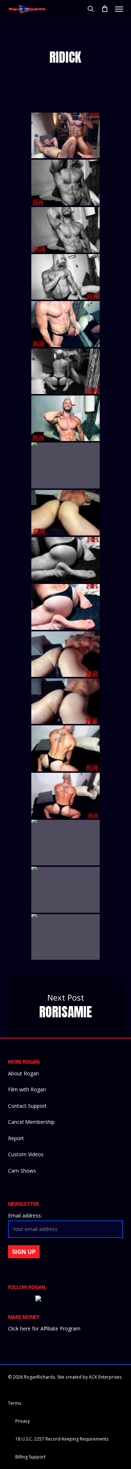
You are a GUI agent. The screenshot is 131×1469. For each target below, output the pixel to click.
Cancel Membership (31, 1121)
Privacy (22, 1421)
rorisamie (65, 1007)
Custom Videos (26, 1154)
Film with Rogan (27, 1089)
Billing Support (30, 1457)
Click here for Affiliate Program (44, 1328)
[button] (119, 8)
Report (16, 1138)
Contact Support (27, 1105)
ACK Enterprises (105, 1377)
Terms (14, 1403)
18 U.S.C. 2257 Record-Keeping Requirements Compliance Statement (61, 1440)
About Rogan (23, 1073)
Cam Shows (22, 1170)
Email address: (25, 1215)
